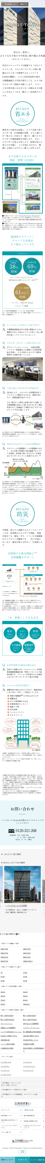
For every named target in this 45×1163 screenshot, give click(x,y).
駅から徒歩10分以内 (7, 1019)
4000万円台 (27, 949)
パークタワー (5, 1066)
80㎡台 (25, 1000)
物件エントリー (7, 1160)
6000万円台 (27, 953)
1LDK (25, 972)
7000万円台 (4, 957)
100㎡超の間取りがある (31, 1036)
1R (1, 972)
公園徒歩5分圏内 (28, 1044)
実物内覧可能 (5, 1040)
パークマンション (29, 1066)
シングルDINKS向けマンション (11, 1032)
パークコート (5, 1070)
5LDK (25, 980)
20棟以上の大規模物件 (8, 1027)
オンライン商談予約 (37, 1160)
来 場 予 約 (22, 1160)
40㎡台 (25, 992)
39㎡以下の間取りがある (9, 1036)
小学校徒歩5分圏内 (7, 1048)
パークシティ (27, 1062)
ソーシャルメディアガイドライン (9, 1126)
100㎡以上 (26, 1004)
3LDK (25, 976)
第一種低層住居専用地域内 (32, 1032)
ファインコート (28, 1070)
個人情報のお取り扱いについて (9, 1121)
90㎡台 (3, 1004)
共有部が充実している (30, 1040)
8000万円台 (27, 957)
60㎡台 (25, 996)
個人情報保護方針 (29, 1115)
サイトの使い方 (6, 1132)
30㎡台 (3, 992)
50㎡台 (3, 996)
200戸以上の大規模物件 (31, 1023)
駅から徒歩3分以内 (7, 1015)
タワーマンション (7, 1023)
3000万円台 (4, 949)
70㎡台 (3, 1000)
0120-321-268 (26, 830)
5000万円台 (4, 953)
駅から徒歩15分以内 (30, 1019)
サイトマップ (5, 1110)
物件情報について (6, 1115)
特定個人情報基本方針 (31, 1121)
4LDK (3, 980)
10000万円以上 (28, 961)
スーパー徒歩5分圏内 (8, 1044)
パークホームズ (6, 1062)
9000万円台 (4, 961)
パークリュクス (6, 1074)
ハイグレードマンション (31, 1027)
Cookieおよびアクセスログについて (32, 1126)
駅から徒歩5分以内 (29, 1015)
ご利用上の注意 (28, 1110)
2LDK (3, 976)
